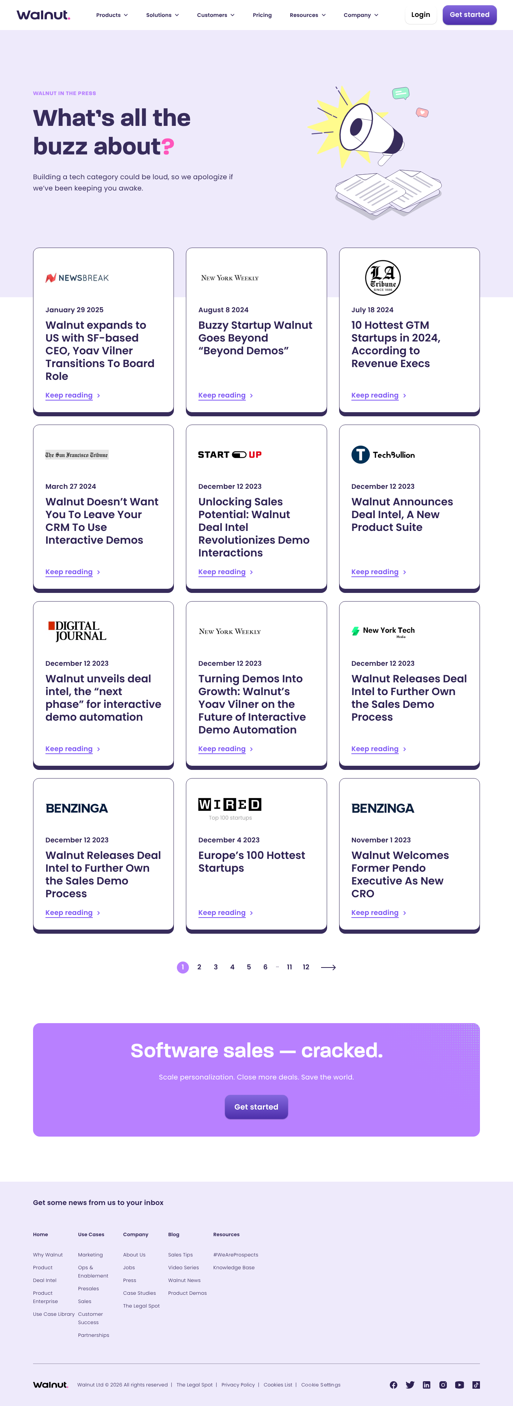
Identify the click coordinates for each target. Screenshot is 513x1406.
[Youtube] (459, 1384)
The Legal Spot (195, 1384)
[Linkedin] (426, 1384)
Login (421, 15)
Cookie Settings (321, 1384)
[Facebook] (393, 1384)
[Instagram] (443, 1384)
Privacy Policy (238, 1384)
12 (306, 967)
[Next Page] (328, 967)
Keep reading (103, 330)
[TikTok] (476, 1384)
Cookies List (278, 1384)
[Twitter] (410, 1384)
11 (289, 967)
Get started (470, 15)
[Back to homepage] (43, 15)
